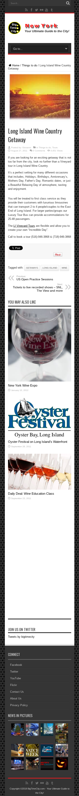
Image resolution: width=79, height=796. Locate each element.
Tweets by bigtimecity (21, 636)
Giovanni (26, 147)
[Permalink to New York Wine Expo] (39, 380)
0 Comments (39, 150)
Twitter (14, 671)
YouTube (15, 678)
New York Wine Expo (22, 385)
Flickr (13, 685)
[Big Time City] (39, 31)
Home (15, 65)
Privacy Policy (19, 705)
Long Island (50, 268)
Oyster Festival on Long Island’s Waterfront (37, 441)
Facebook (16, 664)
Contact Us (17, 691)
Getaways (32, 268)
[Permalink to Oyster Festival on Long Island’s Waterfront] (39, 436)
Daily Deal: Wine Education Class (31, 493)
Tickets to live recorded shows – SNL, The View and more (38, 287)
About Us (15, 698)
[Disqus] (39, 564)
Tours (55, 147)
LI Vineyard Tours (24, 225)
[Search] (68, 3)
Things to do (29, 65)
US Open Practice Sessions (34, 278)
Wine (64, 268)
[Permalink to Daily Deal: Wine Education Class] (39, 488)
